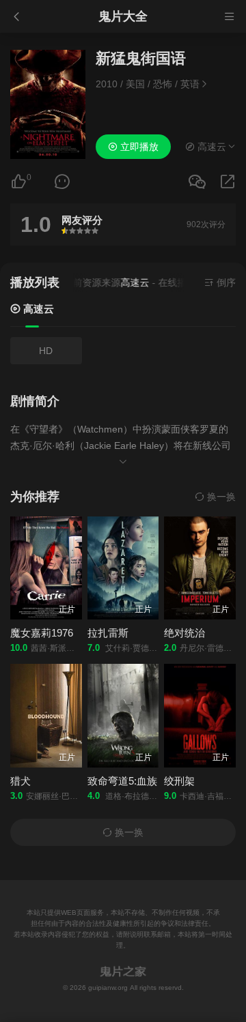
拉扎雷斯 (107, 633)
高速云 (37, 309)
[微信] (197, 182)
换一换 (220, 496)
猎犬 (20, 781)
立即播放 (138, 146)
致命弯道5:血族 (122, 781)
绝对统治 (184, 633)
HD (46, 350)
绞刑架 (179, 781)
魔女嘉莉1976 (41, 633)
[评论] (62, 182)
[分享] (227, 182)
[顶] (18, 182)
